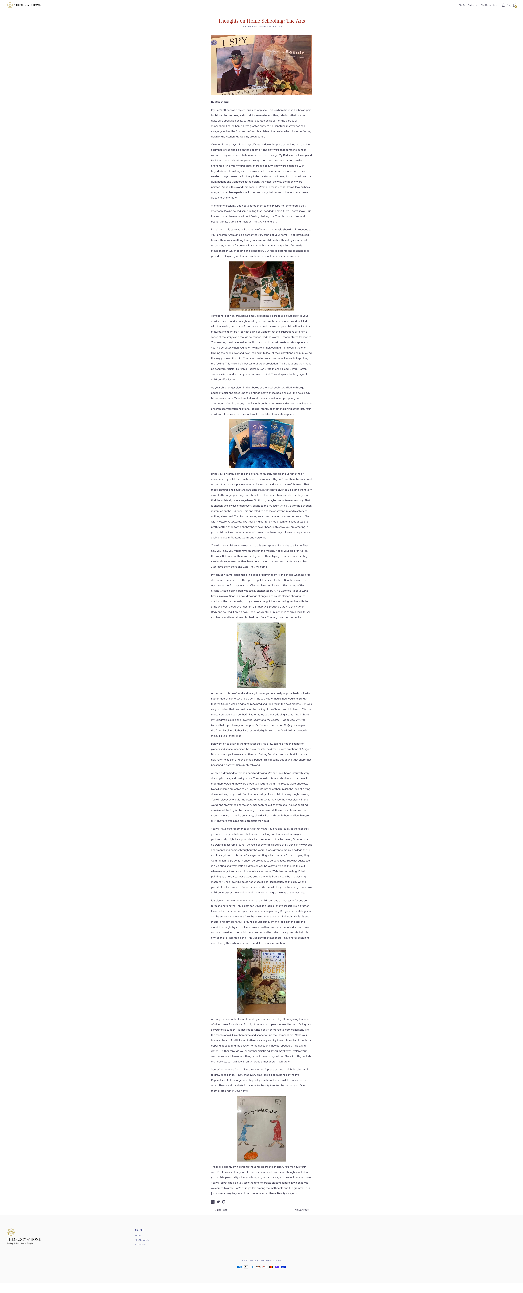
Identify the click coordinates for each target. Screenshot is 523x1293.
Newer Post (301, 1209)
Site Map (139, 1230)
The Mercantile (488, 5)
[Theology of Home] (213, 1202)
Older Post (221, 1209)
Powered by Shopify (272, 1260)
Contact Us (140, 1244)
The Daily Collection (468, 5)
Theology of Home (256, 1260)
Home (138, 1235)
